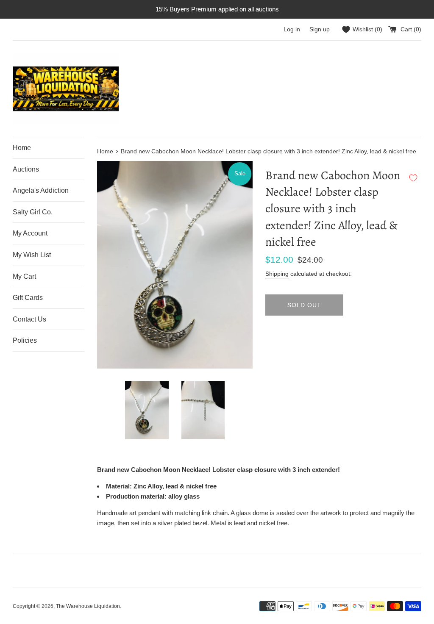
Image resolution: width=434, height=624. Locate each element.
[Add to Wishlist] (413, 178)
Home (22, 147)
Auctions (26, 169)
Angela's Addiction (41, 190)
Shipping (277, 273)
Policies (25, 340)
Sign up (319, 29)
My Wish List (32, 254)
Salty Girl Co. (33, 212)
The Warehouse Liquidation (88, 606)
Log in (292, 29)
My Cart (24, 276)
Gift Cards (28, 297)
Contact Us (29, 319)
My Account (30, 233)
